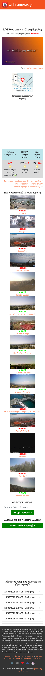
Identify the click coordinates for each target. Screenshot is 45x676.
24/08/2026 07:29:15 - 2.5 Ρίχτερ (22, 602)
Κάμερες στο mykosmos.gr (23, 656)
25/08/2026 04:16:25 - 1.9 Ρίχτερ (22, 592)
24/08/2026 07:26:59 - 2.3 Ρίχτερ (22, 613)
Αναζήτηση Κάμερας (22, 512)
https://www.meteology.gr (34, 68)
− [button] (15, 80)
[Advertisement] (22, 18)
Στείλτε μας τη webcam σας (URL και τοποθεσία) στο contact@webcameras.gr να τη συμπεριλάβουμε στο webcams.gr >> (23, 184)
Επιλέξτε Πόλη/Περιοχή (21, 525)
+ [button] (15, 76)
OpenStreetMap (26, 88)
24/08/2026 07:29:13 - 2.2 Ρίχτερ (22, 608)
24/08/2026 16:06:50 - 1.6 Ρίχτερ (22, 597)
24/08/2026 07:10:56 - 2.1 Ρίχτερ (22, 618)
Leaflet (16, 88)
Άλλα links (37, 658)
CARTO (27, 91)
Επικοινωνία (7, 656)
